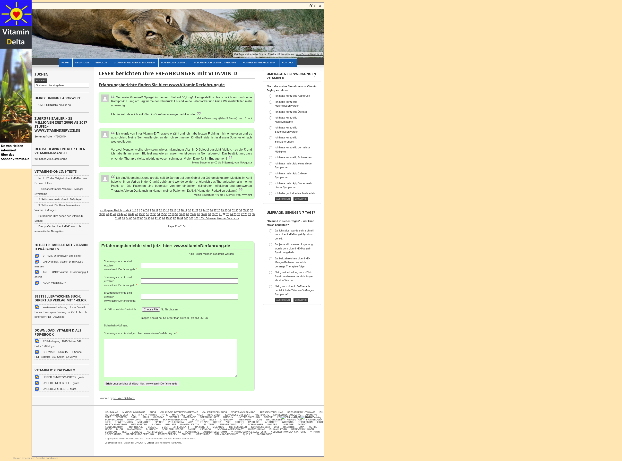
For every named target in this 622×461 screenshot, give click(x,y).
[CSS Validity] (290, 417)
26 (211, 210)
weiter (212, 218)
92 (156, 218)
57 (169, 214)
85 (130, 218)
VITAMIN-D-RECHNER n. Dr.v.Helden (134, 62)
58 (173, 214)
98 (178, 218)
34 (240, 210)
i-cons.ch (30, 458)
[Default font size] (316, 6)
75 (234, 214)
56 (165, 214)
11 (157, 210)
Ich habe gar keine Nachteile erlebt (295, 193)
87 (138, 218)
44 (122, 214)
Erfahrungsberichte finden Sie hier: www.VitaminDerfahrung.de (162, 84)
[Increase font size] (311, 6)
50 (143, 214)
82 (119, 218)
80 (253, 214)
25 (207, 210)
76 (238, 214)
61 (183, 214)
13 (164, 210)
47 (132, 214)
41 (111, 214)
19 (185, 210)
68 (209, 214)
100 (186, 218)
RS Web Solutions (124, 398)
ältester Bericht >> (228, 218)
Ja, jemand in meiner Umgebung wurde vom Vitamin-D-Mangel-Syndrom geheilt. (294, 248)
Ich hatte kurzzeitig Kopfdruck (292, 95)
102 (196, 218)
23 (200, 210)
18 (182, 210)
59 (176, 214)
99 (181, 218)
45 (125, 214)
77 (242, 214)
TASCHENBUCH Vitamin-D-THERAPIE (215, 62)
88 (141, 218)
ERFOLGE (101, 62)
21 (193, 210)
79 (249, 214)
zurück (127, 210)
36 (247, 210)
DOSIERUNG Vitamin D (174, 62)
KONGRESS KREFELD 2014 (259, 62)
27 (215, 210)
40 (107, 214)
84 (127, 218)
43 (118, 214)
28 (218, 210)
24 (204, 210)
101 (191, 218)
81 (116, 218)
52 (151, 214)
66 (202, 214)
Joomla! (109, 442)
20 (189, 210)
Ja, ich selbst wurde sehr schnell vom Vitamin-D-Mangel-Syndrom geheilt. (294, 234)
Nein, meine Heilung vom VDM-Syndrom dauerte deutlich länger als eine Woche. (294, 276)
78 (245, 214)
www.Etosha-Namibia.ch (309, 54)
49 (140, 214)
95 (167, 218)
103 (201, 218)
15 (171, 210)
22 (196, 210)
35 (244, 210)
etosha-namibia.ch (47, 458)
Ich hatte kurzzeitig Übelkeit (291, 111)
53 (154, 214)
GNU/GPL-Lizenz (144, 442)
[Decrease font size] (320, 6)
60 (180, 214)
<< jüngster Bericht (111, 210)
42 (114, 214)
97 (174, 218)
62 (187, 214)
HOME (65, 62)
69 (213, 214)
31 (229, 210)
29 (222, 210)
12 (160, 210)
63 (191, 214)
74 (231, 214)
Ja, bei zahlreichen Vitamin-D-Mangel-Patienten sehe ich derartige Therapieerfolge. (292, 262)
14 (167, 210)
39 (103, 214)
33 (236, 210)
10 (153, 210)
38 (100, 214)
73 (227, 214)
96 (170, 218)
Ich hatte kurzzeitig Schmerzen (293, 157)
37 (251, 210)
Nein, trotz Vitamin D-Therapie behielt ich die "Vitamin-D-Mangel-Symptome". (294, 290)
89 (145, 218)
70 (216, 214)
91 (152, 218)
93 (159, 218)
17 (178, 210)
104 (206, 218)
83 (123, 218)
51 (147, 214)
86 (134, 218)
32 (233, 210)
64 (194, 214)
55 (162, 214)
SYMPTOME (82, 62)
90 (148, 218)
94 (163, 218)
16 (174, 210)
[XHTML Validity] (311, 417)
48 (136, 214)
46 (129, 214)
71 (220, 214)
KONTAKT (287, 62)
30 (226, 210)
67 (205, 214)
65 (198, 214)
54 (158, 214)
